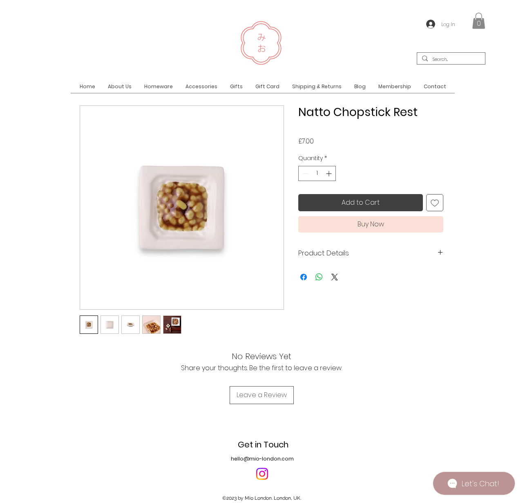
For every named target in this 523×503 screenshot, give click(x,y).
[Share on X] (335, 277)
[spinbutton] (317, 173)
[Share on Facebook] (303, 277)
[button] (478, 21)
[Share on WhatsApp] (319, 277)
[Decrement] (304, 173)
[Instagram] (262, 474)
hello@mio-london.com (262, 458)
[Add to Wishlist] (434, 202)
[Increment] (329, 173)
